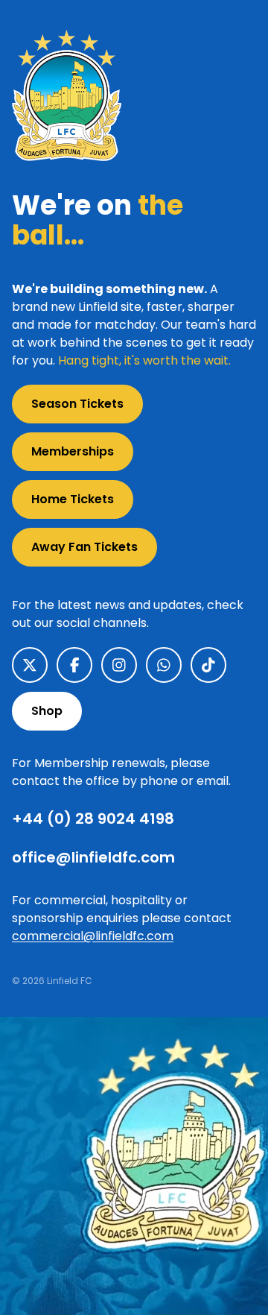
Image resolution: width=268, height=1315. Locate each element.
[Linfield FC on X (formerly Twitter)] (30, 665)
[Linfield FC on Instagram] (119, 665)
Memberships (72, 451)
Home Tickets (72, 499)
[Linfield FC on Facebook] (74, 665)
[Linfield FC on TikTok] (208, 665)
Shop (47, 710)
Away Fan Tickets (84, 546)
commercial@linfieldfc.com (92, 936)
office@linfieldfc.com (93, 857)
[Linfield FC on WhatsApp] (164, 665)
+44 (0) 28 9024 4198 (93, 818)
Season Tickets (77, 403)
